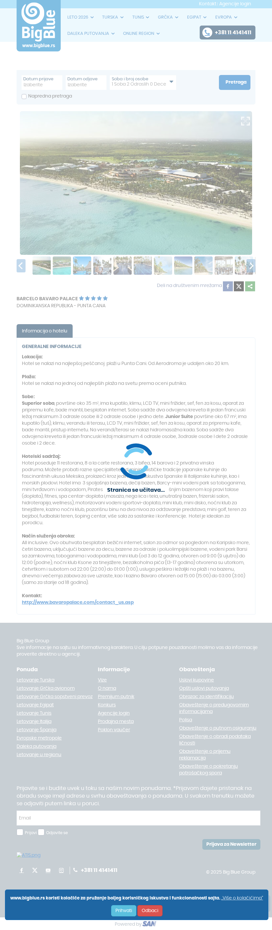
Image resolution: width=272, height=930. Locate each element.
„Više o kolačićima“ (242, 898)
